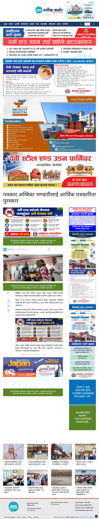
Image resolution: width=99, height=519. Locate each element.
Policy (29, 517)
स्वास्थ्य (59, 24)
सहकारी (32, 24)
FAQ (18, 517)
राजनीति (17, 24)
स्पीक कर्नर (11, 249)
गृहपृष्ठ (5, 24)
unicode (35, 517)
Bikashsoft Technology (86, 517)
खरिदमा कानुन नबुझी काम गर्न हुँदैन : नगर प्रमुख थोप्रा (36, 490)
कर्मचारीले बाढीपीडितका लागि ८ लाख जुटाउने (12, 490)
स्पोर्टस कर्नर (52, 24)
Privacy (24, 517)
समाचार (11, 24)
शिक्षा (37, 24)
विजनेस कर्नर (24, 24)
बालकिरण (65, 24)
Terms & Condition (9, 517)
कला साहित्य (44, 24)
